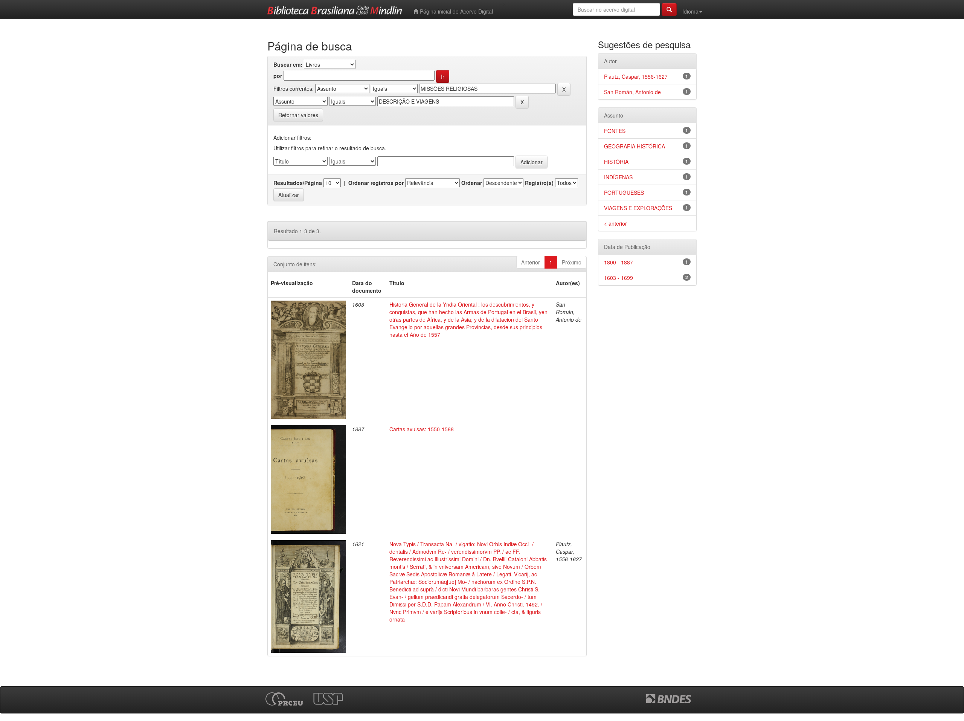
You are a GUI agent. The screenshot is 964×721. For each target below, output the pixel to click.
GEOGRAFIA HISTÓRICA (634, 146)
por (277, 75)
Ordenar (471, 182)
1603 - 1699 (618, 277)
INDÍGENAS (618, 177)
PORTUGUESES (624, 192)
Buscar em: (287, 64)
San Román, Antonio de (632, 92)
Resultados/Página (297, 182)
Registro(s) (539, 182)
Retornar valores (298, 115)
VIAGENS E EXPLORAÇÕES (638, 208)
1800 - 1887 (618, 262)
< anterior (615, 223)
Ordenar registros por (376, 182)
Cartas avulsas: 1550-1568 (421, 429)
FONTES (614, 130)
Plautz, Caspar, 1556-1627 (636, 76)
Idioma (690, 11)
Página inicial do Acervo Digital (455, 11)
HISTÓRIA (616, 161)
